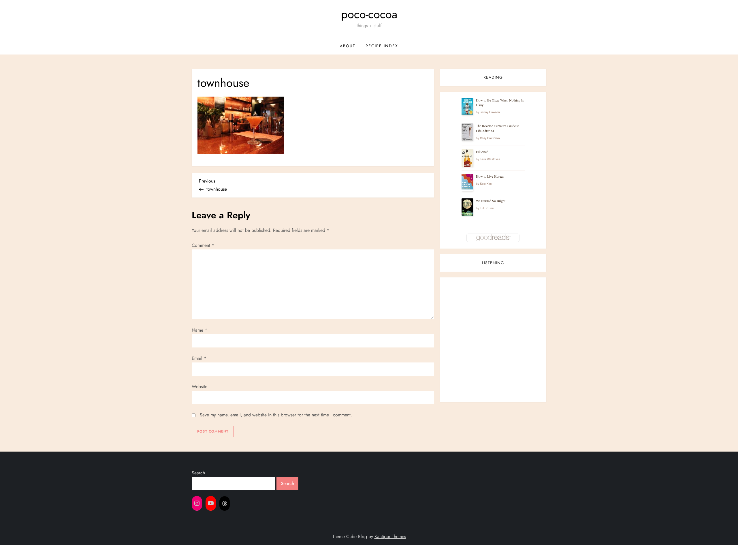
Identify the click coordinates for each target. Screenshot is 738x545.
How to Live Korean (490, 176)
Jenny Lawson (490, 112)
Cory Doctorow (490, 138)
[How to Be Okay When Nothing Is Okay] (467, 106)
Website (199, 386)
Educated (482, 151)
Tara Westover (490, 159)
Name (199, 330)
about (347, 46)
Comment (203, 245)
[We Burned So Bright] (467, 207)
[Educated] (467, 158)
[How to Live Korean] (467, 181)
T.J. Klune (487, 208)
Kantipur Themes (390, 536)
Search (198, 472)
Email (199, 358)
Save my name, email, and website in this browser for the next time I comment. (276, 414)
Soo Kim (486, 184)
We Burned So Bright (490, 200)
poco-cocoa (369, 14)
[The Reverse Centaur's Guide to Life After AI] (467, 132)
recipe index (382, 46)
